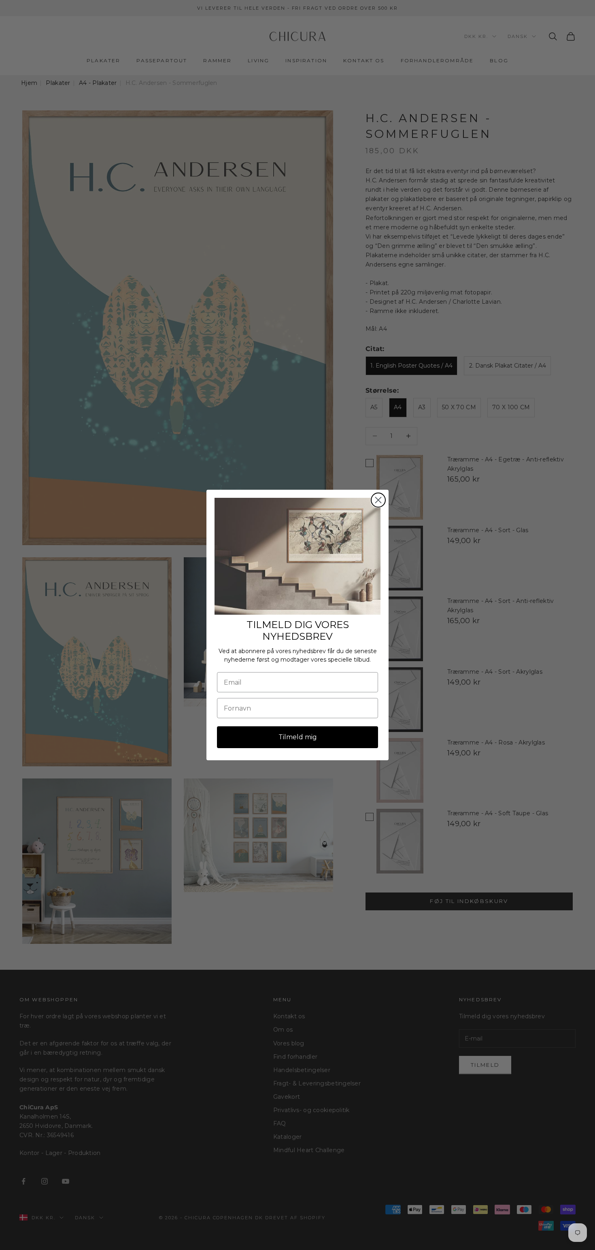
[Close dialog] (378, 500)
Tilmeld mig (297, 737)
